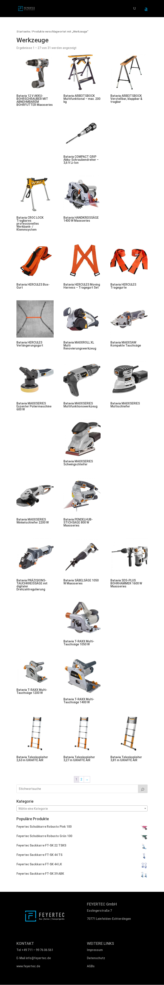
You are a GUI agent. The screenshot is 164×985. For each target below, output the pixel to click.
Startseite (23, 31)
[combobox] (82, 808)
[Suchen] (143, 788)
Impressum (95, 950)
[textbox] (82, 809)
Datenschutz (96, 958)
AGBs (91, 966)
